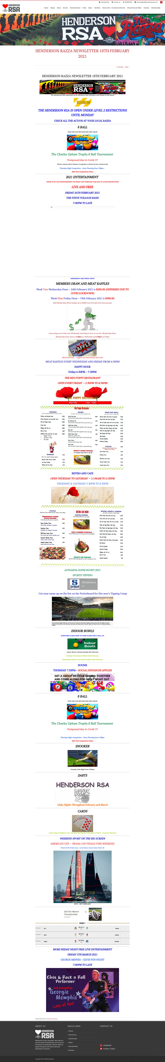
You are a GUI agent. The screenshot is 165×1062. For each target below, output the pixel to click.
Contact (71, 1050)
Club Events (73, 1038)
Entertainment (50, 1018)
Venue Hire (72, 1035)
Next (126, 67)
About (71, 1031)
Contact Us (116, 2)
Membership (105, 2)
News (55, 1018)
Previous (120, 67)
